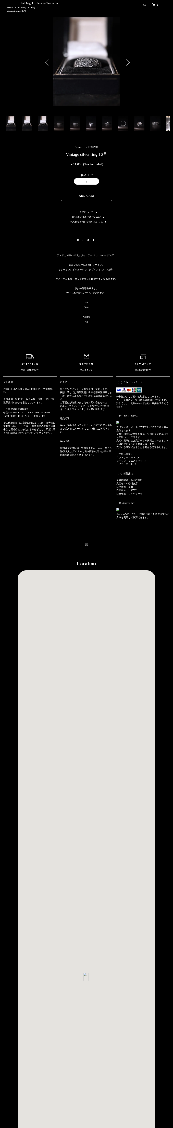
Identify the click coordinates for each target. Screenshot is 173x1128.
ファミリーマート (125, 457)
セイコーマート (124, 464)
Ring (33, 7)
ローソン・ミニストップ (129, 461)
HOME (10, 7)
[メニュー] (164, 5)
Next (126, 61)
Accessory (22, 7)
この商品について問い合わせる (86, 222)
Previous (46, 61)
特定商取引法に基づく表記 (86, 217)
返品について (86, 212)
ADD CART (87, 195)
